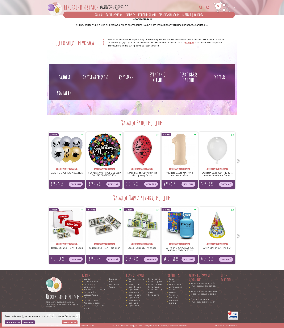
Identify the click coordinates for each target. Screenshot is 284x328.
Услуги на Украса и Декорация (199, 277)
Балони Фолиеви (91, 300)
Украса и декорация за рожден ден (203, 295)
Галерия (186, 15)
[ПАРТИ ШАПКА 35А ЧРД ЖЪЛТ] (217, 225)
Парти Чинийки (135, 287)
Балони (99, 15)
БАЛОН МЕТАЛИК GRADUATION (67, 173)
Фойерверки (174, 275)
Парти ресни (133, 292)
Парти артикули (114, 15)
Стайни (172, 281)
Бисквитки (28, 322)
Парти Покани (134, 284)
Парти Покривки (155, 284)
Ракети (172, 279)
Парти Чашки (133, 289)
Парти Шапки (133, 297)
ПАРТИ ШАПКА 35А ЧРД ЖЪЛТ (217, 248)
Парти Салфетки (155, 281)
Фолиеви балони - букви (94, 289)
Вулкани (172, 292)
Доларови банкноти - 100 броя (104, 248)
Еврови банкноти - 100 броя (142, 248)
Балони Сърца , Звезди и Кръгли (94, 306)
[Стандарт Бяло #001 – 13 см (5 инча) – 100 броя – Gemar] (217, 150)
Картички (130, 15)
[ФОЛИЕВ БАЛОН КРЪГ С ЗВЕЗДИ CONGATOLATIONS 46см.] (104, 150)
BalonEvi (87, 279)
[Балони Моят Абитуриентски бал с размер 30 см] (142, 150)
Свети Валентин (91, 281)
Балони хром (89, 287)
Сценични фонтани (173, 301)
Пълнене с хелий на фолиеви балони (203, 287)
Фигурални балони (114, 285)
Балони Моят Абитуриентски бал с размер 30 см (142, 174)
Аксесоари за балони (92, 303)
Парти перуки (154, 287)
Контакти (199, 15)
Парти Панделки (135, 295)
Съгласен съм (69, 322)
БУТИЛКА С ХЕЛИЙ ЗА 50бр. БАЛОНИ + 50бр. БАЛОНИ (180, 249)
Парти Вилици (134, 300)
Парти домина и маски (155, 291)
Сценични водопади (173, 296)
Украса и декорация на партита (204, 291)
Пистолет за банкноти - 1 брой (67, 248)
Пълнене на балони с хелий (203, 302)
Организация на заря (200, 299)
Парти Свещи (133, 305)
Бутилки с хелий (147, 15)
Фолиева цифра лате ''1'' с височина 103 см (179, 174)
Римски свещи (175, 284)
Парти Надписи (154, 279)
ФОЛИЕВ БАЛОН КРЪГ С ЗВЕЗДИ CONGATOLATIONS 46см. (104, 174)
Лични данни (13, 322)
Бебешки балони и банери (92, 296)
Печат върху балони (169, 15)
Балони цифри (90, 292)
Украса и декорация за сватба (203, 283)
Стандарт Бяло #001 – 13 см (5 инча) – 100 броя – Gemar (217, 174)
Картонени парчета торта (136, 280)
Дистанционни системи (175, 288)
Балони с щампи (113, 280)
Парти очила (153, 295)
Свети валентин (226, 277)
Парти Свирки (134, 303)
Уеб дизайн (225, 325)
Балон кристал (90, 284)
